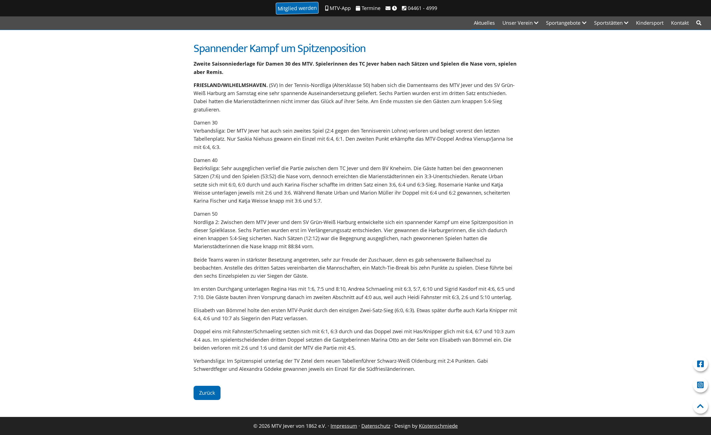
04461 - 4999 (421, 8)
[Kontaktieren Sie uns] (391, 8)
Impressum (344, 425)
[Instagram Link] (700, 385)
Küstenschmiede (438, 425)
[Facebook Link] (700, 363)
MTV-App (339, 8)
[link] (699, 22)
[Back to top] (700, 406)
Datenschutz (375, 425)
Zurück (207, 392)
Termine (370, 8)
